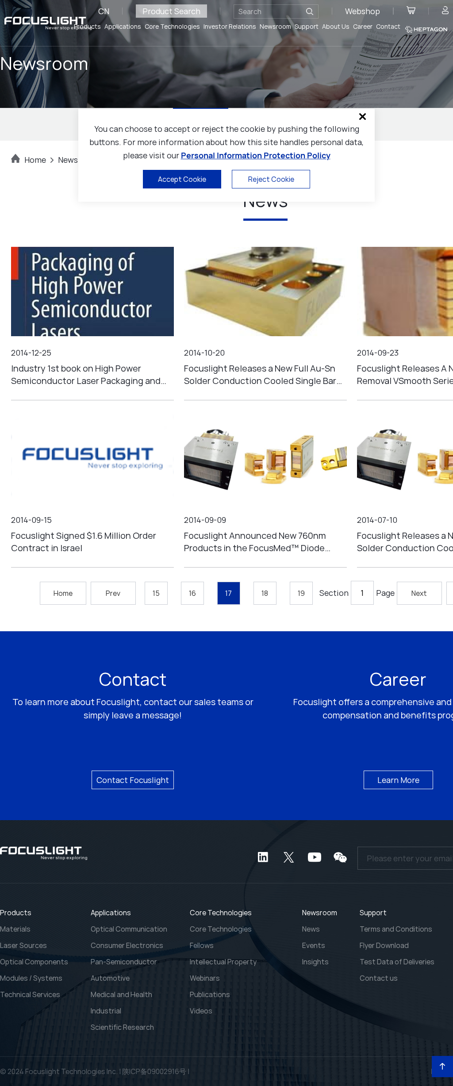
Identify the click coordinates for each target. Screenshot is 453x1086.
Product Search (171, 11)
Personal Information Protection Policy (255, 155)
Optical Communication (129, 929)
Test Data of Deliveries (397, 962)
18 (264, 593)
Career (362, 26)
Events (313, 945)
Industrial (106, 1011)
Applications (122, 26)
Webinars (205, 978)
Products (87, 26)
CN (103, 11)
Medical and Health (121, 994)
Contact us (379, 978)
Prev (113, 593)
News (311, 929)
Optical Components (34, 962)
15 (156, 593)
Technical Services (30, 994)
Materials (15, 929)
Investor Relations (229, 26)
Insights (315, 962)
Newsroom (275, 26)
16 (192, 593)
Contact (388, 26)
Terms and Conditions (396, 929)
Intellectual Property (223, 962)
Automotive (110, 978)
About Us (335, 26)
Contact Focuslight (132, 780)
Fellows (202, 945)
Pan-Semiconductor (124, 962)
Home (35, 159)
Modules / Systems (31, 978)
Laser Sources (23, 945)
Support (307, 26)
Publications (210, 994)
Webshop (362, 11)
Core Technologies (172, 26)
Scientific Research (122, 1027)
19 (301, 593)
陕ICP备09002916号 (154, 1071)
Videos (201, 1011)
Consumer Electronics (127, 945)
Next (419, 593)
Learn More (398, 780)
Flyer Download (384, 945)
